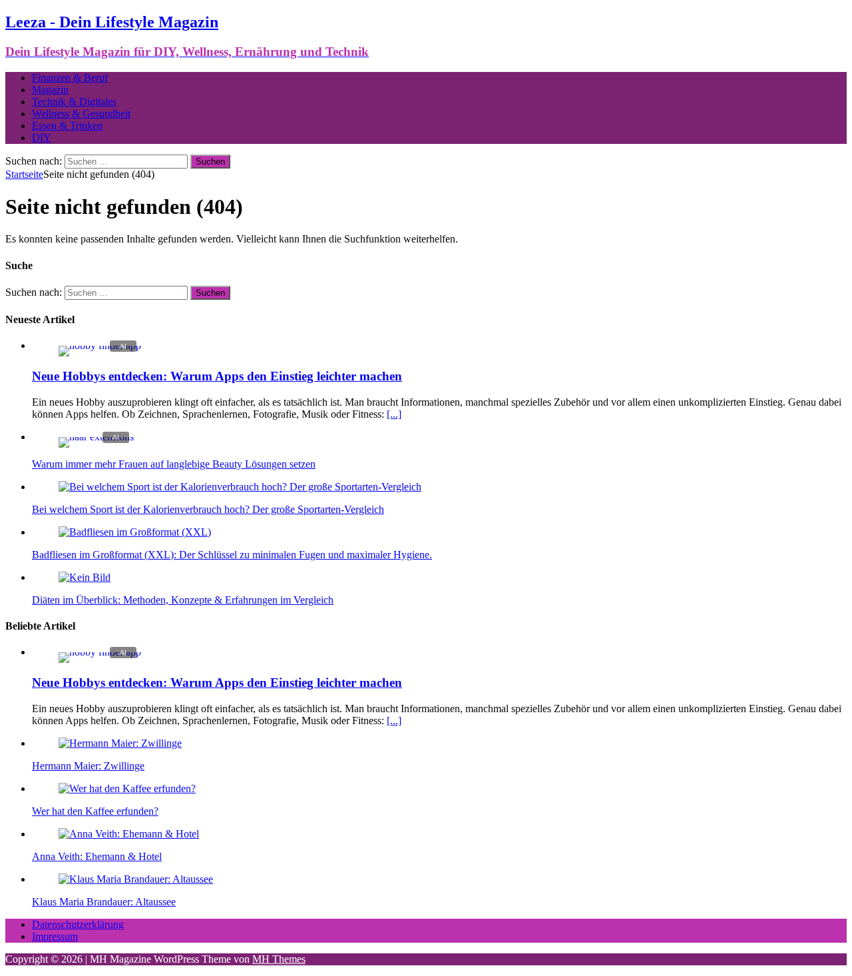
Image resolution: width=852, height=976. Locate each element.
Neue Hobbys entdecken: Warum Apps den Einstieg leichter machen (217, 376)
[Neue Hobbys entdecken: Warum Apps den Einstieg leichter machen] (100, 345)
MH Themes (279, 959)
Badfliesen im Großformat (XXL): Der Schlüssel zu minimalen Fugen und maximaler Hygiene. (232, 554)
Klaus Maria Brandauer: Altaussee (104, 901)
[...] (394, 414)
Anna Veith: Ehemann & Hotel (97, 856)
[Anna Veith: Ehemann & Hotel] (129, 833)
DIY (41, 137)
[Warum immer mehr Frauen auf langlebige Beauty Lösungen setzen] (96, 436)
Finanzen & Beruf (70, 77)
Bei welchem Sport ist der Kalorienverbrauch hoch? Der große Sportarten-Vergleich (208, 509)
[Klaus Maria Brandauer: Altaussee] (136, 879)
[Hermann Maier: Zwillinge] (120, 743)
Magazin (50, 89)
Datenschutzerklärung (78, 924)
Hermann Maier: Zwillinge (88, 765)
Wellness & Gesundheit (81, 113)
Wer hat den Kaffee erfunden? (95, 811)
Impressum (55, 936)
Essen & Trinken (67, 125)
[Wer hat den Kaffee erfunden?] (127, 788)
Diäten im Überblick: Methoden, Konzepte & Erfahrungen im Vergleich (182, 600)
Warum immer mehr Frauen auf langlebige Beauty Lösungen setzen (174, 464)
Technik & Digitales (74, 101)
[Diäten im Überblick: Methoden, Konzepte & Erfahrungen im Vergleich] (84, 577)
